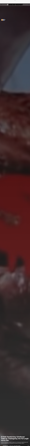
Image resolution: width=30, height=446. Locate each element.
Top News (19, 445)
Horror (15, 445)
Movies (17, 445)
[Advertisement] (15, 2)
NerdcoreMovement (5, 445)
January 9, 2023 (11, 445)
